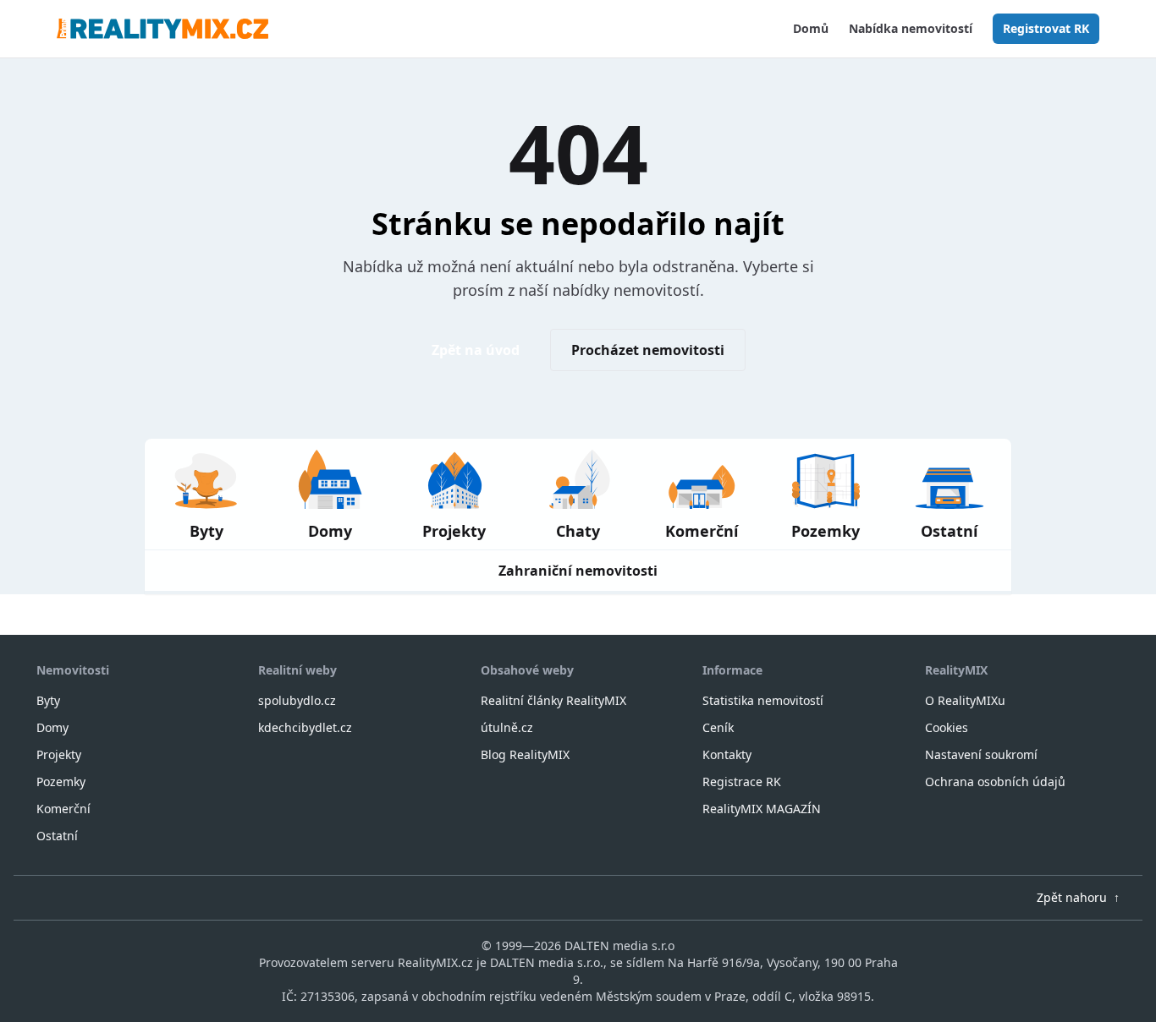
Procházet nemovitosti (647, 350)
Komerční (63, 809)
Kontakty (726, 754)
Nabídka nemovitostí (910, 28)
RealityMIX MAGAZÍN (761, 809)
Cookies (946, 727)
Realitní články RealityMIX (553, 700)
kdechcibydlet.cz (305, 727)
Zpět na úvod (476, 350)
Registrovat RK (1046, 28)
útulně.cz (507, 727)
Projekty (58, 754)
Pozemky (60, 781)
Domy (52, 727)
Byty (48, 700)
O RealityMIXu (965, 700)
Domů (810, 28)
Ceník (718, 727)
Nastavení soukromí (981, 754)
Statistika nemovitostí (762, 700)
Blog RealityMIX (525, 754)
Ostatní (57, 836)
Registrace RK (741, 781)
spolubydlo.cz (297, 700)
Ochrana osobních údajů (995, 781)
